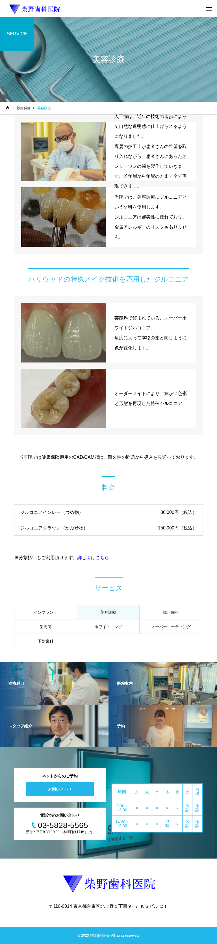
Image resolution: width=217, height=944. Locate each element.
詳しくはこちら (93, 557)
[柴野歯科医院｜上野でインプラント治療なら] (34, 8)
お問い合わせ (60, 789)
